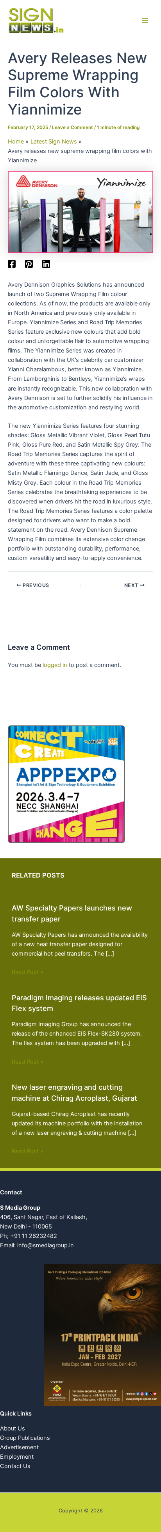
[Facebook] (12, 264)
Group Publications (25, 1437)
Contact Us (15, 1466)
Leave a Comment (72, 127)
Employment (17, 1456)
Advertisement (19, 1447)
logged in (55, 665)
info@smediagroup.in (45, 1245)
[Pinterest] (29, 264)
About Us (12, 1428)
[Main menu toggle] (145, 20)
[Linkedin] (46, 264)
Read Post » (27, 972)
